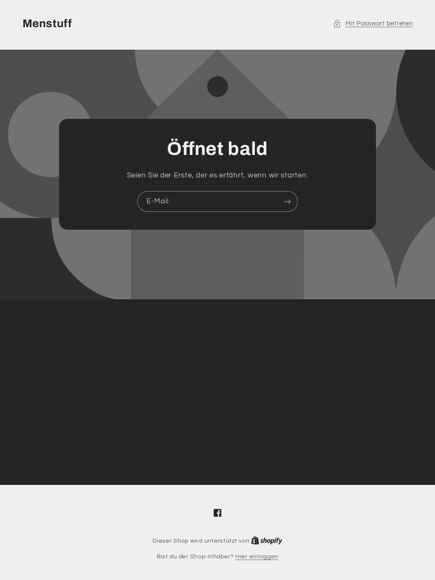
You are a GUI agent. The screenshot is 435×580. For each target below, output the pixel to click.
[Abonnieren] (287, 201)
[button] (373, 23)
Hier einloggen (256, 557)
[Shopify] (266, 541)
